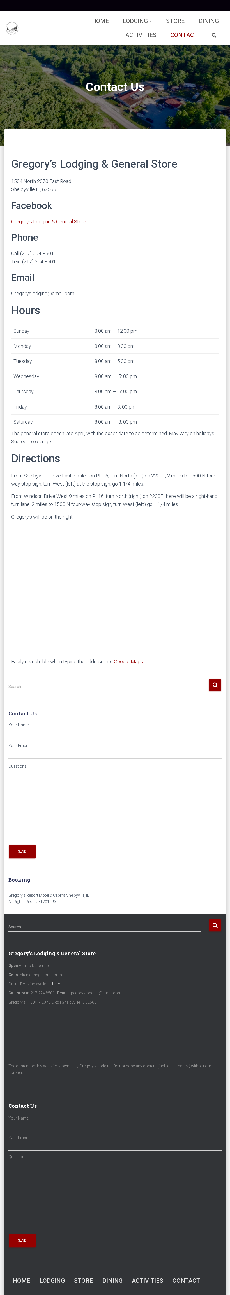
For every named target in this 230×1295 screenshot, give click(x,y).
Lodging (136, 21)
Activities (141, 35)
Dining (209, 21)
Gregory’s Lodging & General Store (48, 221)
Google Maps (128, 661)
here (56, 984)
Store (175, 21)
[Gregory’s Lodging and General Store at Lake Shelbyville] (12, 28)
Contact (184, 35)
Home (100, 21)
